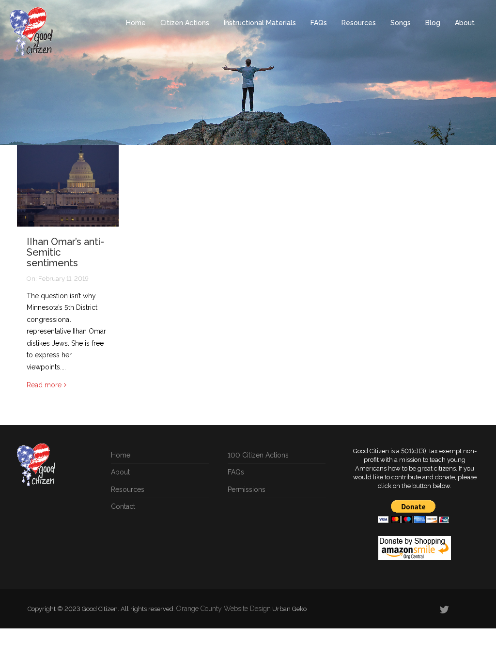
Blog (432, 23)
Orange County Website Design (223, 608)
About (465, 23)
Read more (44, 385)
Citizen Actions (184, 23)
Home (136, 23)
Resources (358, 23)
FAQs (318, 23)
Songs (400, 23)
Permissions (246, 489)
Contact (123, 506)
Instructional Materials (260, 23)
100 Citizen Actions (258, 455)
